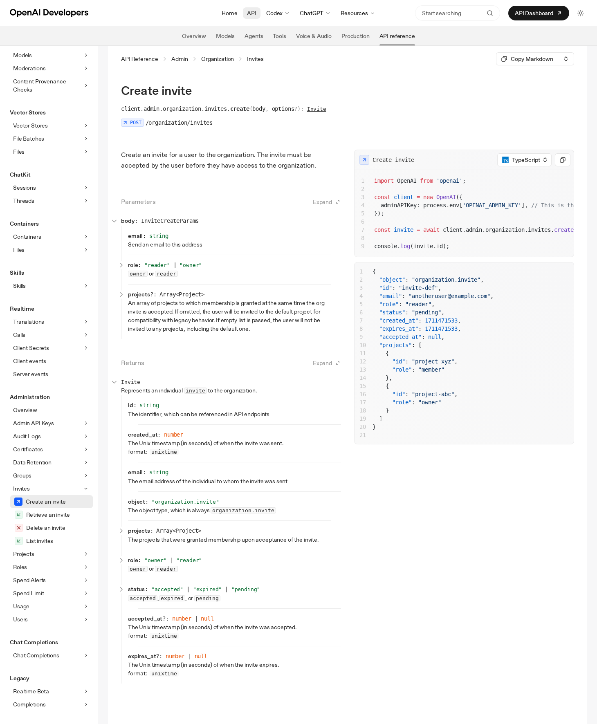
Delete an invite (45, 528)
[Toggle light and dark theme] (580, 13)
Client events (29, 361)
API (251, 13)
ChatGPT (311, 13)
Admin (179, 59)
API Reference (139, 59)
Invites (255, 59)
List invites (39, 541)
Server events (30, 374)
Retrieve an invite (48, 514)
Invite (316, 109)
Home (229, 13)
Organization (217, 59)
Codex (274, 13)
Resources (354, 13)
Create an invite (46, 501)
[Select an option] (566, 58)
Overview (25, 410)
